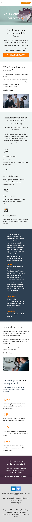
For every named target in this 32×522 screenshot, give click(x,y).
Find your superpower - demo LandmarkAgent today (16, 55)
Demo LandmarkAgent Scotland (16, 476)
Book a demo (26, 2)
